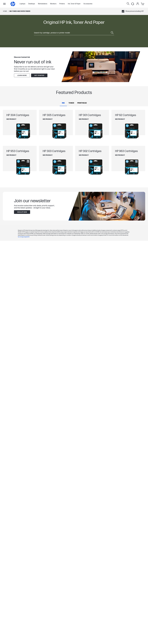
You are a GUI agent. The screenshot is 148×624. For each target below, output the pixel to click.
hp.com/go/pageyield (23, 237)
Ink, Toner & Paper (74, 4)
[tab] (63, 103)
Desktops (31, 4)
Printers (62, 4)
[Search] (128, 4)
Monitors (53, 4)
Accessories (87, 4)
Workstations (42, 4)
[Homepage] (13, 4)
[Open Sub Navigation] (4, 4)
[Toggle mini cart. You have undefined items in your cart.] (143, 4)
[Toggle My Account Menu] (138, 4)
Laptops (22, 4)
